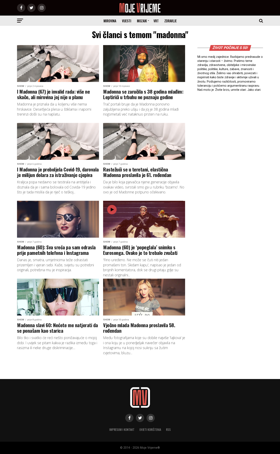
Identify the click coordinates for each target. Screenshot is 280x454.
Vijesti (126, 20)
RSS (168, 429)
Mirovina (110, 20)
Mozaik (142, 20)
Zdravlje (170, 20)
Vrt (156, 20)
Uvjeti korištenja (150, 429)
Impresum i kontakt (121, 429)
